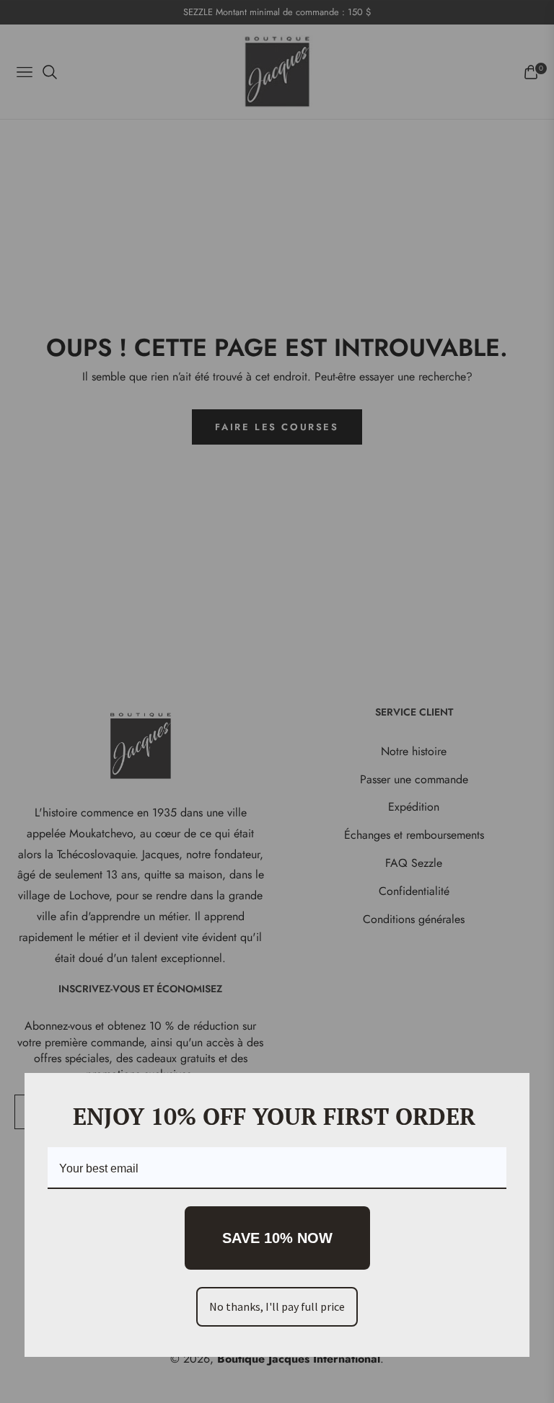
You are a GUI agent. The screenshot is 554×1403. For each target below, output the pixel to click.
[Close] (512, 1090)
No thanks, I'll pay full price (277, 1306)
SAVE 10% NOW (277, 1238)
